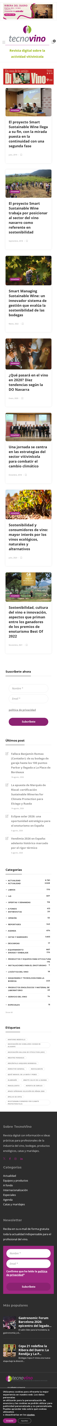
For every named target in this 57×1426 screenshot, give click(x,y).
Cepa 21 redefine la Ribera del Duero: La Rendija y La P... (34, 1350)
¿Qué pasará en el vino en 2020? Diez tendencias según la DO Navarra (28, 382)
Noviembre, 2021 (15, 645)
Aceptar (9, 1420)
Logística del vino (29, 971)
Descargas (29, 943)
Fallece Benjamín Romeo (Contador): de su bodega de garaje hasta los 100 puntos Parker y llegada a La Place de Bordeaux (31, 763)
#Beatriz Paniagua (16, 1058)
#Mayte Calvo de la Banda (35, 1080)
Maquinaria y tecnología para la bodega (29, 979)
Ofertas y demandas (29, 902)
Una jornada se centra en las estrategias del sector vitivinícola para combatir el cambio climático (28, 456)
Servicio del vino (29, 996)
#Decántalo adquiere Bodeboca (22, 1063)
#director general (16, 1069)
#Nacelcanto (13, 1086)
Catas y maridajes (29, 937)
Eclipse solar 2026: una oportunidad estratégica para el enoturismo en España (30, 820)
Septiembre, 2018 (16, 241)
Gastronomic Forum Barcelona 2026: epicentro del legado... (35, 1322)
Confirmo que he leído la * (24, 708)
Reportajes (29, 924)
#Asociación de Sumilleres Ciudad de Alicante (24, 1045)
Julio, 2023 (13, 557)
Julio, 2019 (13, 155)
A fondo (29, 908)
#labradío (12, 1080)
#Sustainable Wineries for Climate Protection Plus (23, 1102)
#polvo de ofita (15, 1097)
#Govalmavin (37, 1069)
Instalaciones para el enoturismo (29, 965)
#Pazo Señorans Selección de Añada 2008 (26, 1091)
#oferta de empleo (34, 1086)
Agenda (29, 930)
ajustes (31, 1414)
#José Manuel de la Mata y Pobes (22, 1074)
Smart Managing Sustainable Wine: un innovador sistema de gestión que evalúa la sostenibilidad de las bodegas (28, 303)
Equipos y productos (15, 1180)
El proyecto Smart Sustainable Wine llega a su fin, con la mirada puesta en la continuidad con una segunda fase (28, 134)
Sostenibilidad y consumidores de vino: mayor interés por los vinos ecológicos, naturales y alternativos (28, 536)
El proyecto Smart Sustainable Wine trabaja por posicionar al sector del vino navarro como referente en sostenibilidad (28, 217)
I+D (29, 896)
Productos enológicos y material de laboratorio (29, 989)
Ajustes (24, 1420)
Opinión (29, 918)
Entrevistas (29, 911)
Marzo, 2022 (14, 324)
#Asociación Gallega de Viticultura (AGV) (26, 1052)
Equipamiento (29, 949)
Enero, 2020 (13, 398)
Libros (29, 889)
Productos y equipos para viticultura (29, 959)
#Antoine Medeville (16, 1039)
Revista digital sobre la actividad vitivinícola (27, 53)
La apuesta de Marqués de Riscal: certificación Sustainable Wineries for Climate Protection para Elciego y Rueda (28, 794)
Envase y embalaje (29, 952)
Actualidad (15, 110)
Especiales (29, 1004)
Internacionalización (15, 1190)
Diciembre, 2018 (15, 475)
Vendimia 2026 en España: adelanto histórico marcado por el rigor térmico (29, 843)
